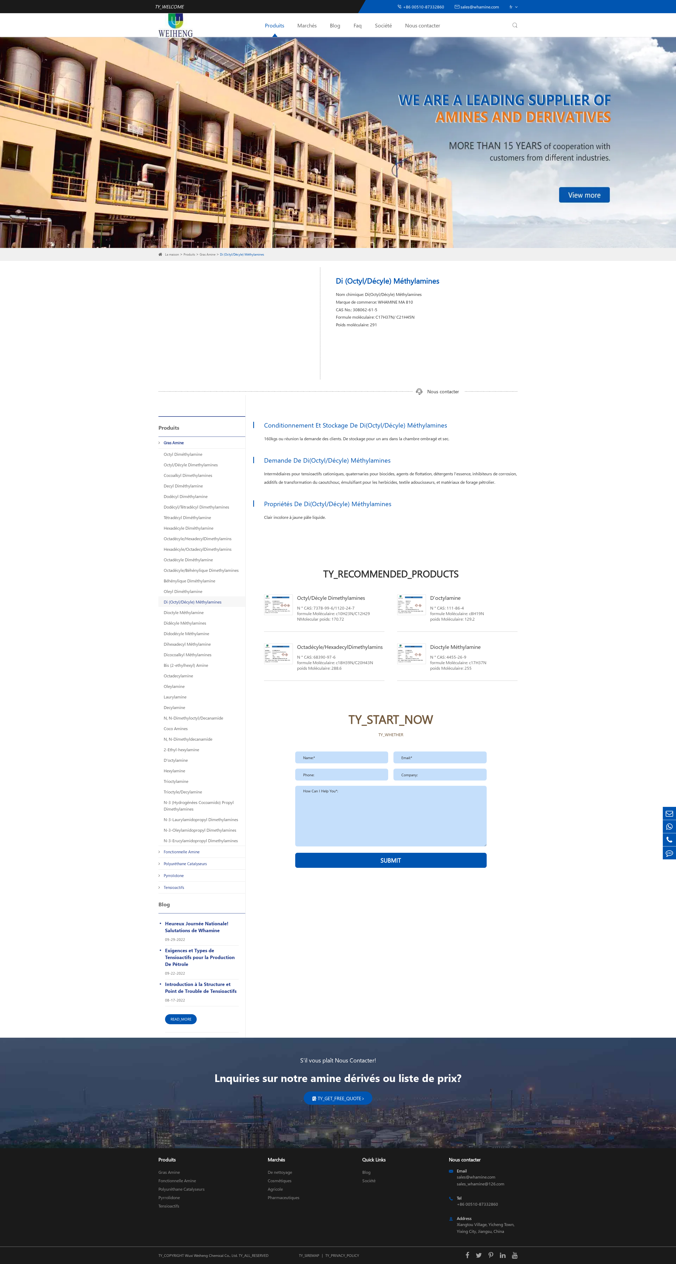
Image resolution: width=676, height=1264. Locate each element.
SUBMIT (391, 860)
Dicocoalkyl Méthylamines (188, 654)
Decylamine (174, 707)
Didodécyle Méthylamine (186, 633)
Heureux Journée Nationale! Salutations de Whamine (196, 926)
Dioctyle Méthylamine (184, 612)
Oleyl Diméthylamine (183, 591)
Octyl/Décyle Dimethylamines (191, 464)
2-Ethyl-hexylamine (181, 749)
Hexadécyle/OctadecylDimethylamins (198, 549)
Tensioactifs (174, 887)
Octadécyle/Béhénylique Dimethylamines (201, 570)
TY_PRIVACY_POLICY (342, 1255)
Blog (335, 25)
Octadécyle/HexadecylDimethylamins (198, 538)
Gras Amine (207, 254)
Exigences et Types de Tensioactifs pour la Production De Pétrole (200, 957)
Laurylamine (175, 697)
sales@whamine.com (477, 6)
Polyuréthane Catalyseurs (185, 863)
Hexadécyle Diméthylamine (188, 528)
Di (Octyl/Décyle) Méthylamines (242, 254)
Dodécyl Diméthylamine (186, 496)
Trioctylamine (176, 781)
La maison (172, 254)
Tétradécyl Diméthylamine (187, 517)
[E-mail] (669, 813)
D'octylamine (176, 760)
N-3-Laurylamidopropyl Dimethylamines (201, 819)
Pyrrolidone (174, 875)
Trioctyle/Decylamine (183, 791)
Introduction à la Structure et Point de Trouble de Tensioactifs (201, 987)
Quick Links (374, 1159)
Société (383, 25)
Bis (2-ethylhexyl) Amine (186, 665)
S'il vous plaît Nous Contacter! (338, 1060)
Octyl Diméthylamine (183, 454)
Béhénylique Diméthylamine (189, 580)
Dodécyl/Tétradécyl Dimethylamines (196, 507)
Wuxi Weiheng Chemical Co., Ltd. (211, 1255)
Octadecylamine (178, 675)
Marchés (307, 25)
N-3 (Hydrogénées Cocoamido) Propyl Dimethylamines (199, 805)
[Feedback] (669, 852)
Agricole (275, 1189)
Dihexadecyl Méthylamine (187, 644)
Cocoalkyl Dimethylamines (188, 475)
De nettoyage (280, 1172)
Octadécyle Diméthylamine (188, 559)
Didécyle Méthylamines (185, 623)
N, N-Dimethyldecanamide (188, 739)
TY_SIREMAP (309, 1255)
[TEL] (669, 839)
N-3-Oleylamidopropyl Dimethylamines (200, 830)
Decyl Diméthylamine (183, 486)
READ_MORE (181, 1019)
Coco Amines (176, 728)
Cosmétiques (280, 1180)
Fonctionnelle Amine (182, 851)
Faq (358, 25)
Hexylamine (174, 770)
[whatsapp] (669, 826)
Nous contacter (422, 25)
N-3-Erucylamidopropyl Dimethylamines (201, 840)
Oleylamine (174, 686)
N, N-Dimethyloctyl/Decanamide (193, 718)
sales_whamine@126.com (480, 1183)
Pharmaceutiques (283, 1197)
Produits (274, 25)
